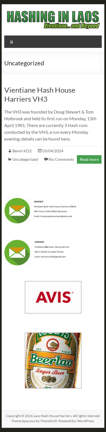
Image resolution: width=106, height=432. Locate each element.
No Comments (61, 159)
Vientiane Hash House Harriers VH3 (39, 94)
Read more (89, 159)
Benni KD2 (22, 150)
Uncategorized (25, 159)
